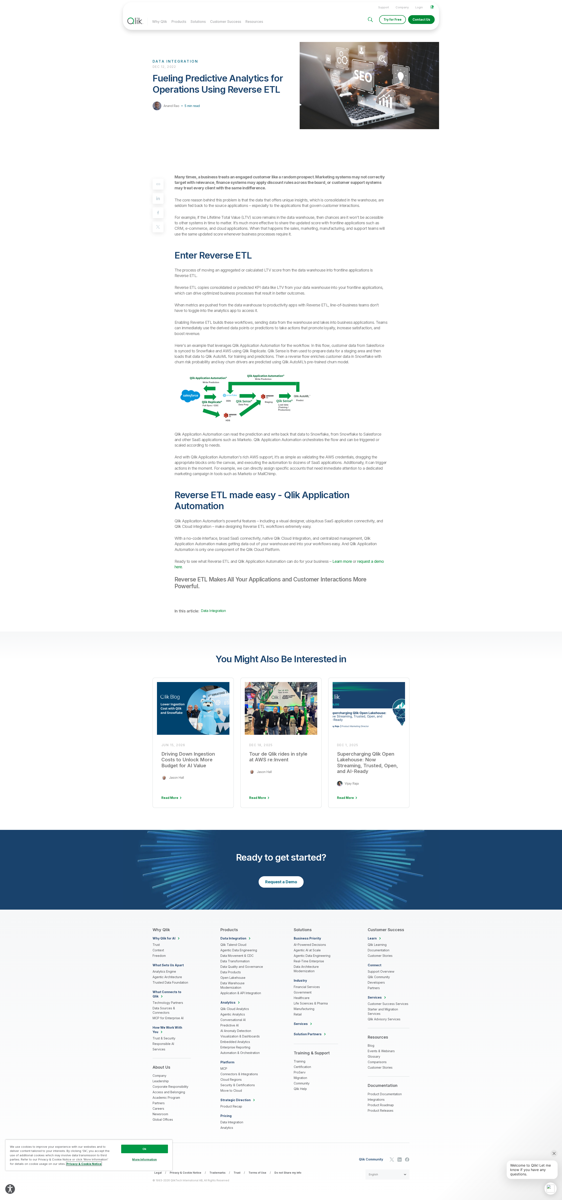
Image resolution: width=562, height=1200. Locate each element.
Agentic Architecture (167, 977)
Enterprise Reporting (235, 1047)
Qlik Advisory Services (384, 1019)
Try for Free (393, 19)
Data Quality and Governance (241, 966)
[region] (88, 1155)
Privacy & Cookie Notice (185, 1172)
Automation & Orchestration (240, 1053)
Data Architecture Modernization (306, 969)
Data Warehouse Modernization (232, 985)
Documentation (378, 950)
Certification (302, 1067)
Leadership (161, 1081)
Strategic (235, 1100)
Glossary (374, 1056)
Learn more (342, 561)
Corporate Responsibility (170, 1086)
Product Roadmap (381, 1105)
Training (299, 1061)
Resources (254, 21)
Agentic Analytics (232, 1014)
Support (383, 7)
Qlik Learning (377, 945)
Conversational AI (233, 1020)
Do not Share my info (287, 1172)
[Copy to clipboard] (158, 184)
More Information (144, 1159)
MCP (223, 1068)
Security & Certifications (237, 1085)
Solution (308, 1034)
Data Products (230, 972)
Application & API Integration (240, 993)
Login (419, 7)
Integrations (376, 1099)
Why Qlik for (164, 938)
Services (159, 1049)
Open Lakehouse (232, 977)
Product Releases (380, 1110)
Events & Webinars (381, 1051)
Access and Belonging (169, 1092)
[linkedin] (158, 198)
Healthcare (302, 998)
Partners (159, 1103)
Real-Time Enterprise (309, 961)
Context (158, 950)
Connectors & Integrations (239, 1074)
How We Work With (167, 1030)
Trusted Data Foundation (170, 982)
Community (302, 1083)
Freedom (159, 955)
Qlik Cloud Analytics (234, 1009)
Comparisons (377, 1062)
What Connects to (167, 994)
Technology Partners (168, 1003)
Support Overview (381, 971)
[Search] (370, 19)
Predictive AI (229, 1025)
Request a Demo (281, 882)
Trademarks (217, 1172)
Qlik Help (300, 1089)
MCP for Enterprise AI (168, 1018)
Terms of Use (257, 1172)
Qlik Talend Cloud (233, 945)
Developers (376, 982)
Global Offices (163, 1119)
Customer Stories (380, 955)
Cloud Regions (231, 1079)
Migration (300, 1078)
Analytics (226, 1127)
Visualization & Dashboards (240, 1036)
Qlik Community (379, 977)
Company (402, 7)
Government (303, 992)
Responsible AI (163, 1044)
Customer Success (225, 21)
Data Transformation (235, 961)
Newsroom (160, 1114)
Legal (158, 1172)
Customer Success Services (388, 1004)
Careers (158, 1108)
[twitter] (158, 226)
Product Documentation (385, 1094)
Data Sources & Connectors (164, 1010)
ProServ (300, 1072)
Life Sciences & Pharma (311, 1003)
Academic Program (166, 1097)
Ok (144, 1149)
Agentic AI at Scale (307, 950)
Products (178, 21)
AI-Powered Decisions (310, 945)
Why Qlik (159, 21)
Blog (371, 1045)
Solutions (198, 21)
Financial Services (307, 987)
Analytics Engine (164, 971)
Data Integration (213, 610)
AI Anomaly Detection (235, 1031)
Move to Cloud (231, 1090)
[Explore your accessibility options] (10, 1189)
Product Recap (231, 1106)
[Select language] (432, 7)
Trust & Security (164, 1038)
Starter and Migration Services (383, 1011)
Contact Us (421, 19)
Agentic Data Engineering (238, 950)
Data (233, 938)
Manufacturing (304, 1009)
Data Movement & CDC (237, 955)
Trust (156, 945)
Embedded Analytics (235, 1042)
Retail (298, 1014)
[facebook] (158, 212)
